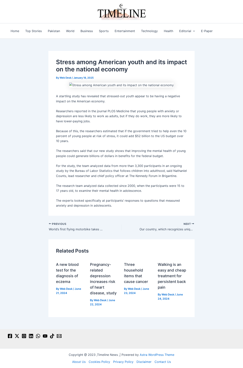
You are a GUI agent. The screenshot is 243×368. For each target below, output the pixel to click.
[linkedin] (31, 336)
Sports (104, 31)
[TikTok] (52, 336)
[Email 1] (59, 336)
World (70, 31)
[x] (17, 336)
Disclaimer (143, 362)
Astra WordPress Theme (157, 355)
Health (168, 31)
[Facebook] (10, 336)
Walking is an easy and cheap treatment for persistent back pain (172, 276)
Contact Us (163, 362)
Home (15, 31)
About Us (79, 362)
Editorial (185, 31)
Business (86, 31)
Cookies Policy (99, 362)
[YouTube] (45, 336)
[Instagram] (24, 336)
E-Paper (207, 31)
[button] (193, 31)
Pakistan (54, 31)
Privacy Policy (123, 362)
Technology (149, 31)
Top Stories (33, 31)
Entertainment (125, 31)
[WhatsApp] (38, 336)
